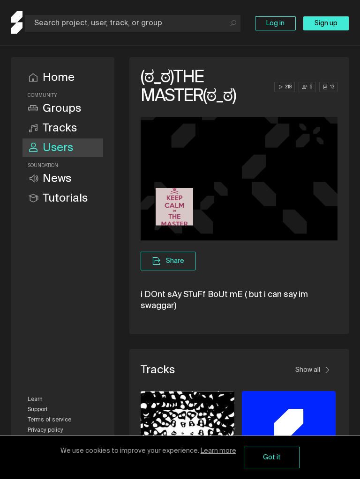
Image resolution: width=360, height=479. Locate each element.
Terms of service (49, 420)
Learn (35, 399)
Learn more (218, 451)
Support (38, 410)
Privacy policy (45, 430)
